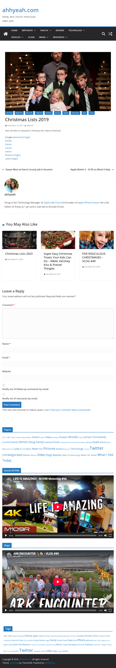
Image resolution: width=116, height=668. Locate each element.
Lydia (92, 113)
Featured (75, 113)
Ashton (9, 113)
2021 (5, 636)
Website (6, 371)
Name (6, 343)
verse (43, 651)
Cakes (81, 437)
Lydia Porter (50, 645)
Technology (75, 30)
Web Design (75, 455)
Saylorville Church (53, 202)
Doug (57, 113)
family (53, 640)
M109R (22, 449)
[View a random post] (110, 33)
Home (14, 30)
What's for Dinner (89, 455)
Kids (84, 113)
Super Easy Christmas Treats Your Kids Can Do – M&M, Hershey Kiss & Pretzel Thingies (58, 261)
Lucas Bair (41, 645)
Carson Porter (104, 636)
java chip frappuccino (102, 640)
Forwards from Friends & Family (72, 442)
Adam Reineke (18, 636)
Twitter (97, 448)
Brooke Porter (91, 635)
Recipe (67, 449)
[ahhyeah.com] (5, 33)
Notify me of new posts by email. (20, 398)
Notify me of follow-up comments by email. (25, 389)
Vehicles (16, 37)
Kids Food (9, 449)
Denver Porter (17, 640)
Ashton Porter (44, 636)
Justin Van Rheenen (21, 644)
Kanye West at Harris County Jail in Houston (29, 169)
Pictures (49, 448)
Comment (8, 305)
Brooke (29, 113)
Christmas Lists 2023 (19, 254)
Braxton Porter (70, 636)
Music (28, 448)
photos (59, 644)
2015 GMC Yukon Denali (11, 437)
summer (97, 645)
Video (41, 454)
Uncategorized (12, 455)
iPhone (103, 442)
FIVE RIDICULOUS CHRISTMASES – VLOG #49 (94, 257)
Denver (48, 113)
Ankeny (28, 635)
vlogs (59, 651)
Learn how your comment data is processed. (67, 409)
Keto (109, 442)
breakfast (80, 636)
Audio (42, 437)
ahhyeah (30, 125)
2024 (10, 636)
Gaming (89, 442)
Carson (39, 113)
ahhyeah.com (20, 10)
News (35, 448)
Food (56, 442)
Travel (86, 449)
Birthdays (27, 30)
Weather (57, 455)
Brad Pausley (59, 636)
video (49, 651)
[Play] (6, 535)
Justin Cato (8, 644)
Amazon (18, 137)
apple (35, 635)
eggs (47, 640)
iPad (75, 640)
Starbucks (89, 644)
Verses (33, 455)
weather (65, 651)
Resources (58, 37)
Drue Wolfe (28, 640)
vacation (37, 651)
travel (16, 651)
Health (44, 30)
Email (6, 357)
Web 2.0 (66, 455)
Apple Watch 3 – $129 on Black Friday (90, 169)
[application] (58, 506)
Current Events (10, 442)
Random (60, 448)
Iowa (70, 640)
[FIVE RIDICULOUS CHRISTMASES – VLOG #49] (96, 232)
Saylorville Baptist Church (73, 644)
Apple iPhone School (88, 202)
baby (52, 636)
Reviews (60, 30)
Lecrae (33, 645)
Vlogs (31, 37)
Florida (59, 640)
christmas (7, 640)
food (65, 640)
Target (26, 137)
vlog (55, 651)
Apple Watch (26, 437)
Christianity (99, 437)
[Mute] (105, 535)
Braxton (19, 113)
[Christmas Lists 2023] (19, 232)
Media (42, 37)
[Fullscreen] (110, 535)
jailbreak (89, 640)
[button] (34, 30)
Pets (41, 449)
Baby (48, 437)
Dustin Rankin (39, 640)
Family (66, 113)
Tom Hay (10, 651)
